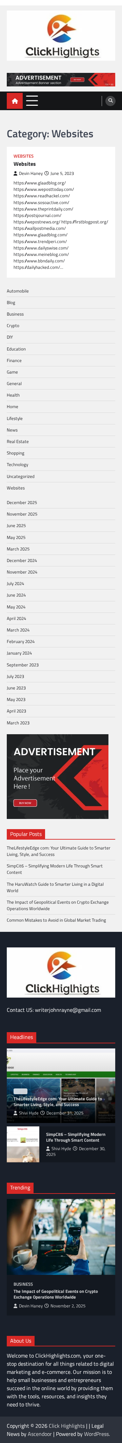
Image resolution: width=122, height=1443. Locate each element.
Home (12, 406)
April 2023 (16, 710)
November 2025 (22, 513)
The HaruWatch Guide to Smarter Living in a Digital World (55, 887)
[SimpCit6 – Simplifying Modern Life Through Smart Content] (23, 1144)
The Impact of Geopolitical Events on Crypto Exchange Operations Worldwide (58, 905)
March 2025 (18, 548)
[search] (110, 101)
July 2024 (15, 583)
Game (12, 371)
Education (16, 348)
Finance (14, 360)
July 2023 (15, 676)
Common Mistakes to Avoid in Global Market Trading (56, 920)
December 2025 (22, 502)
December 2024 (22, 560)
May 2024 (16, 606)
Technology (17, 464)
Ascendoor (40, 1434)
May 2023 (16, 699)
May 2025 (16, 537)
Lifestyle (15, 418)
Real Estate (18, 441)
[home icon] (15, 101)
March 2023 (18, 722)
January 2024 (19, 652)
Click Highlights (67, 1426)
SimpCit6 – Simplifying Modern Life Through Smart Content (55, 869)
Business (15, 313)
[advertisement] (61, 79)
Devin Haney (31, 173)
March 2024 (18, 629)
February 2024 (21, 641)
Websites (24, 156)
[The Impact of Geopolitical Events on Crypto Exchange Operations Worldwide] (61, 1237)
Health (13, 395)
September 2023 (23, 664)
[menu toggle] (32, 100)
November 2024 (22, 571)
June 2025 (16, 525)
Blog (11, 302)
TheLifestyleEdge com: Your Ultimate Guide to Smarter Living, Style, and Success (58, 851)
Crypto (13, 325)
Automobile (18, 290)
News (12, 429)
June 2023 (16, 687)
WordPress (96, 1434)
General (14, 383)
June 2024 (16, 595)
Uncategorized (21, 476)
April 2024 (16, 618)
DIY (10, 337)
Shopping (15, 452)
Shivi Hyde (29, 1113)
